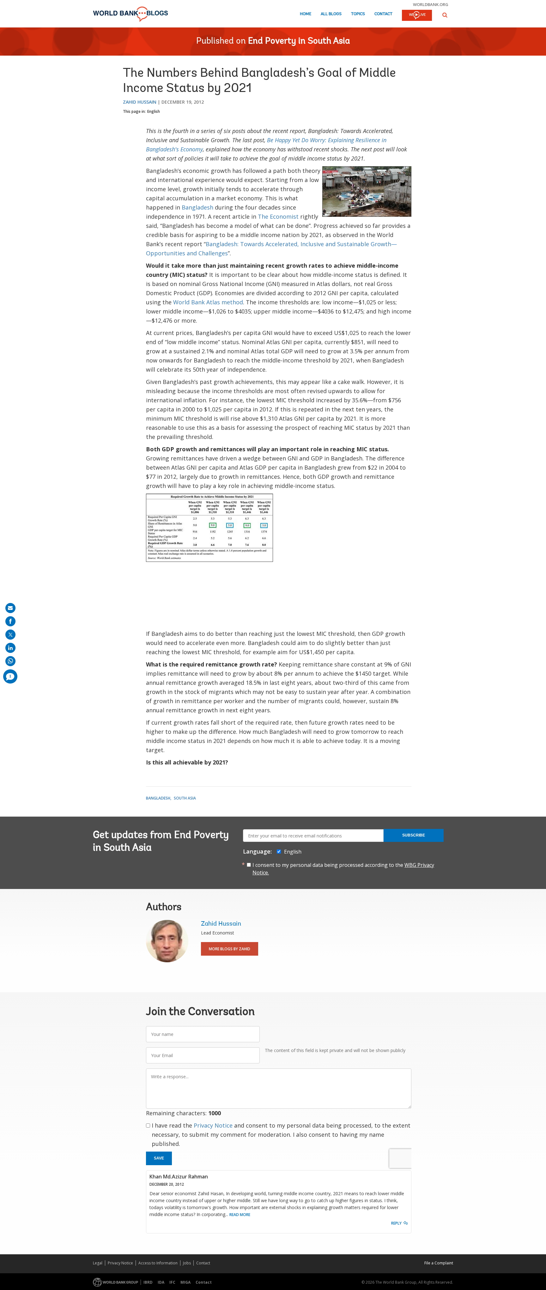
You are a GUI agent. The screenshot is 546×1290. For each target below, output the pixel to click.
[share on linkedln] (10, 648)
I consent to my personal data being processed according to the (343, 868)
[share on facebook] (10, 621)
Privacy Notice (213, 1125)
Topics (358, 14)
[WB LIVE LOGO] (417, 15)
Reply (396, 1223)
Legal (97, 1263)
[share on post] (10, 635)
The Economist (278, 216)
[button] (444, 15)
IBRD (148, 1282)
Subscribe (413, 835)
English (153, 111)
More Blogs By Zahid (229, 949)
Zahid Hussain (139, 102)
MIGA (185, 1282)
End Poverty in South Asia (299, 41)
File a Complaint (438, 1263)
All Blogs (331, 14)
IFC (172, 1282)
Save (159, 1158)
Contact (383, 14)
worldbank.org (430, 4)
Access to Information (158, 1263)
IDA (161, 1282)
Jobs (187, 1263)
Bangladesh (197, 207)
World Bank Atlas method (208, 302)
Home (305, 14)
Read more (239, 1214)
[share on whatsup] (10, 661)
